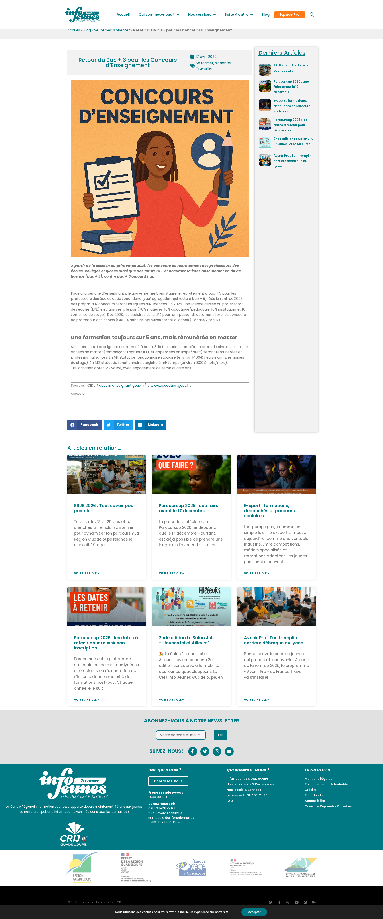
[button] (311, 14)
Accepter (254, 912)
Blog (266, 14)
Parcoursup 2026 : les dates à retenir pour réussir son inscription (106, 643)
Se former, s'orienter (112, 30)
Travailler (204, 68)
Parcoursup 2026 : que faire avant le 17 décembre (291, 86)
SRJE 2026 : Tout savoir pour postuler (104, 508)
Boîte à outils (236, 14)
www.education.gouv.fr (170, 385)
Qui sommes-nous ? (157, 14)
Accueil (123, 14)
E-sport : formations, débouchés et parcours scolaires (292, 106)
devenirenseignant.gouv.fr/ (122, 385)
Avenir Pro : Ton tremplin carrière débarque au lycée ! (293, 160)
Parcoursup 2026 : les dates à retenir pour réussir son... (290, 125)
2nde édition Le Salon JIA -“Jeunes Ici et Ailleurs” (186, 640)
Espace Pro (289, 14)
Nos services (199, 14)
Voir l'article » (86, 573)
